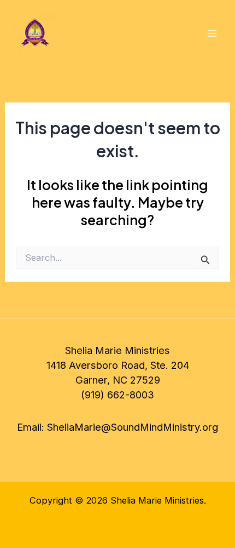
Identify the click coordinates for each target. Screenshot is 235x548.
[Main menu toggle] (211, 33)
